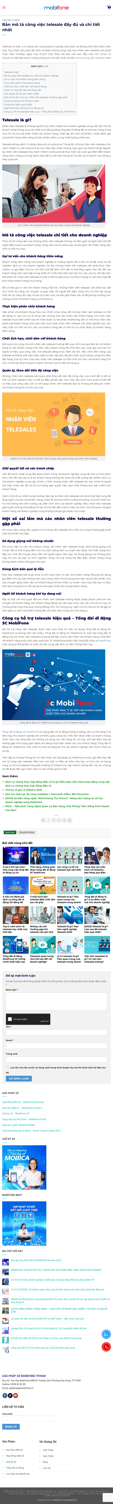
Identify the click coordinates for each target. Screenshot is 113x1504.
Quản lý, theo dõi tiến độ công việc (22, 90)
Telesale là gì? (11, 72)
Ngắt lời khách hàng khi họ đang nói (24, 108)
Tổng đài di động (11, 20)
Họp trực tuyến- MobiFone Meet (18, 1125)
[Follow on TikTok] (10, 1395)
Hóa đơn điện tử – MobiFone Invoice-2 (22, 1108)
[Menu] (4, 7)
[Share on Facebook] (48, 820)
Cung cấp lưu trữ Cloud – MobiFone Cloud (24, 1119)
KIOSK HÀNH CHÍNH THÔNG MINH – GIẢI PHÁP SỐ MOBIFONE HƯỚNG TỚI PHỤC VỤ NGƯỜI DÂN (59, 1310)
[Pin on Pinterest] (64, 820)
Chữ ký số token (16, 1494)
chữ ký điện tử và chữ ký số (91, 1494)
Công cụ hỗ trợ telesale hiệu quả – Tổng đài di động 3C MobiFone (39, 111)
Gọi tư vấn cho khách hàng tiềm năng (24, 79)
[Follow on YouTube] (15, 1395)
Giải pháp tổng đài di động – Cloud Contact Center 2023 (31, 1130)
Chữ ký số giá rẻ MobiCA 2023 (23, 789)
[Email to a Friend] (59, 820)
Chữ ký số (11, 1462)
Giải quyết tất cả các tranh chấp (21, 93)
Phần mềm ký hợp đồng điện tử (40, 1491)
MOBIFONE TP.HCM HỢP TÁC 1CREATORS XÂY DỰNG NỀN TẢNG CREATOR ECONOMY (56, 1270)
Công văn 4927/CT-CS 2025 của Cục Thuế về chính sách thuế (43, 1347)
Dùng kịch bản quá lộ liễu (18, 104)
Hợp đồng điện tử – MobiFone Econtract (23, 1102)
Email (9, 1040)
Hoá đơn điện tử (14, 1450)
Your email (7, 1414)
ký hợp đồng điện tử (64, 1494)
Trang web (12, 1054)
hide (45, 66)
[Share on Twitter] (53, 820)
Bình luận (12, 989)
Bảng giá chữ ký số (13, 1491)
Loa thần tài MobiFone (17, 1473)
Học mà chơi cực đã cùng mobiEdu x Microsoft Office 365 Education (47, 794)
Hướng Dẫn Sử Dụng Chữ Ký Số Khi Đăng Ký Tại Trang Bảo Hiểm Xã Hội (48, 1328)
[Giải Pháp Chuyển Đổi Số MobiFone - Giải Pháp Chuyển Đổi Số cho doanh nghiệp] (56, 7)
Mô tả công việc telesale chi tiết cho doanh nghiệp (31, 75)
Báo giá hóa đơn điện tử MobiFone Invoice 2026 (36, 1260)
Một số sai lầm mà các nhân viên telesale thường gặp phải (35, 97)
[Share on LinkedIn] (69, 820)
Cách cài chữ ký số (98, 1491)
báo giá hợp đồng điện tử (39, 1494)
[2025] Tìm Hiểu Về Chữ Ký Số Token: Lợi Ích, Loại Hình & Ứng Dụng (46, 1338)
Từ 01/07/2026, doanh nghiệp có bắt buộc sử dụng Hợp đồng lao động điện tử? (52, 1279)
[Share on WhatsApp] (43, 820)
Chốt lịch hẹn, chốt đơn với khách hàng (25, 86)
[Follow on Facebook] (5, 1395)
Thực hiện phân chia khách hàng (22, 83)
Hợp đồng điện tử (15, 1455)
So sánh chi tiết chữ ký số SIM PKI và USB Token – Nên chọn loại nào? (47, 1318)
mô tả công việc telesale (90, 58)
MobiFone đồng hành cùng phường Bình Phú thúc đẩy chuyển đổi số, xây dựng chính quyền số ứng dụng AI (60, 1300)
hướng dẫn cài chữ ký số (56, 1496)
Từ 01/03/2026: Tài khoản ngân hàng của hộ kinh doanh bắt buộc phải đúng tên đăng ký (57, 1289)
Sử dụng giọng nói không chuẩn (21, 100)
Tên (8, 1026)
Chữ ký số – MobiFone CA (15, 1113)
